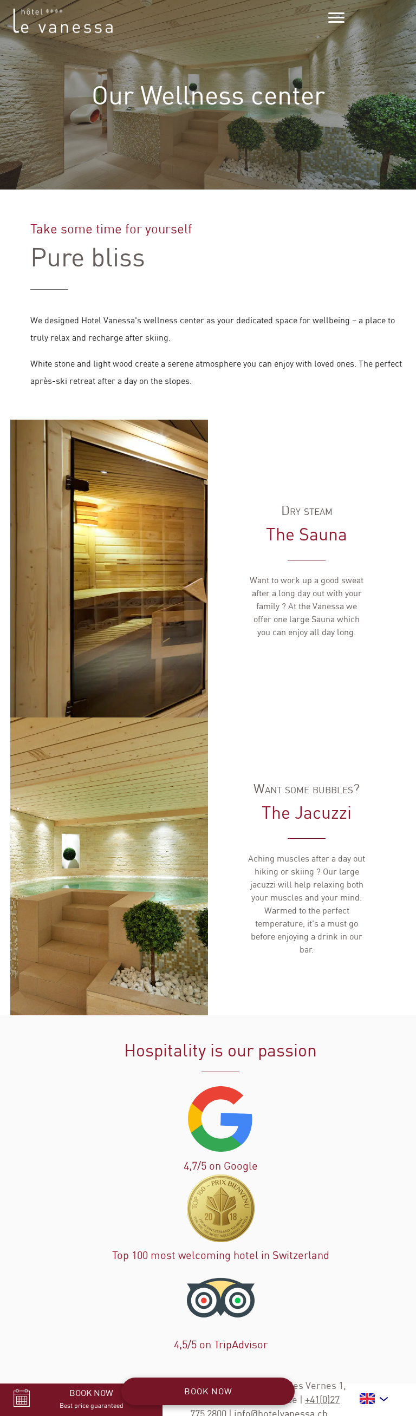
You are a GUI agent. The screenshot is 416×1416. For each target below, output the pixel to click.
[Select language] (374, 1399)
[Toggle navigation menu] (336, 18)
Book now (208, 1391)
